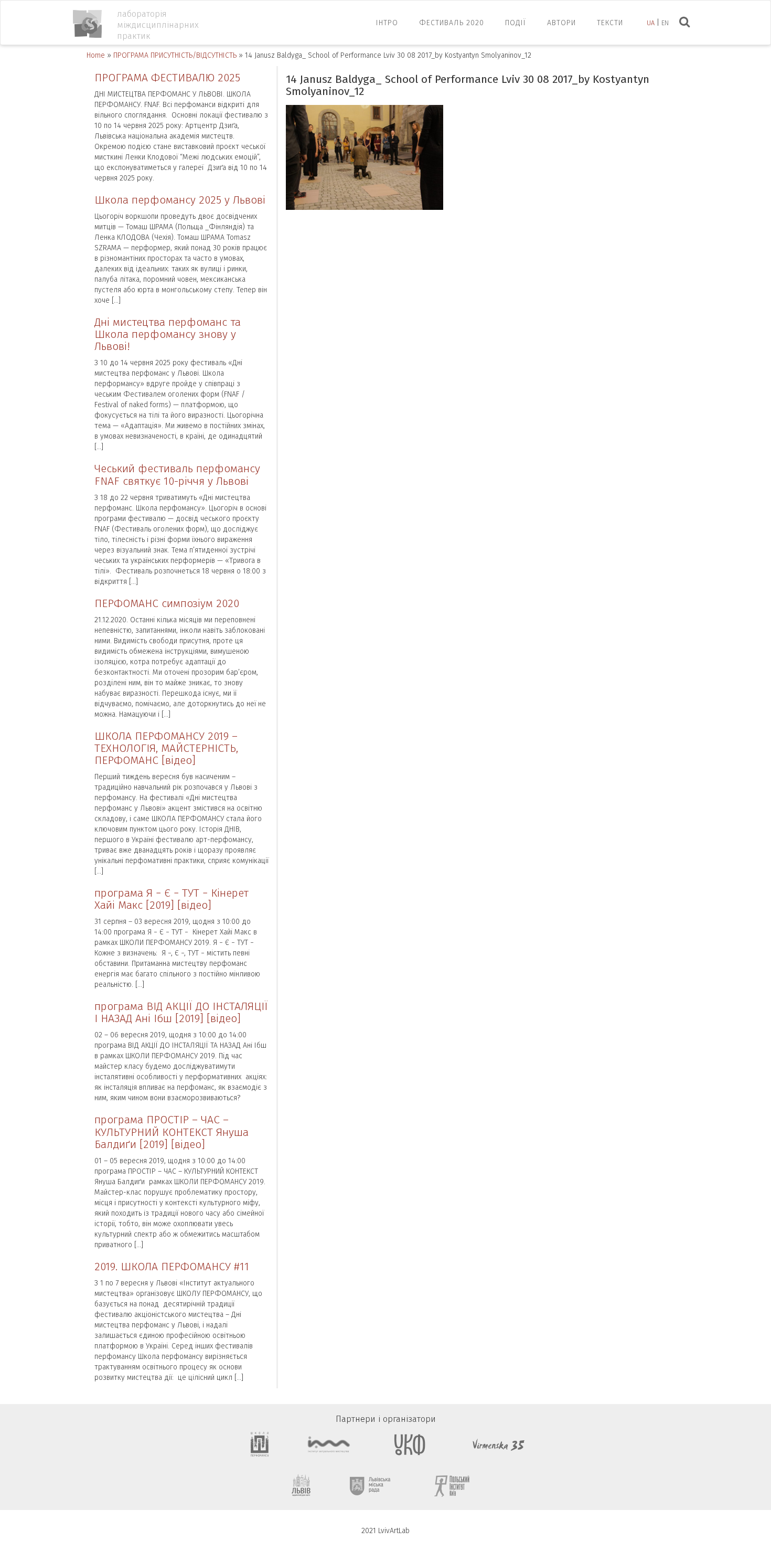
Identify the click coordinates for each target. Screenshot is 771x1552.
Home (96, 55)
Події (515, 22)
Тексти (610, 22)
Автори (561, 22)
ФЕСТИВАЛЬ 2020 (451, 22)
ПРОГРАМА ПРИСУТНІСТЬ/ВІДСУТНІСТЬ (175, 55)
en (665, 23)
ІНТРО (387, 22)
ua (651, 23)
